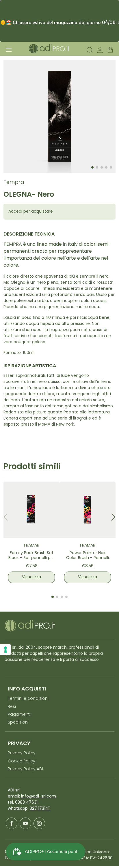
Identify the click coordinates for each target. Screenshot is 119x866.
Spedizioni (18, 722)
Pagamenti (19, 715)
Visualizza (31, 577)
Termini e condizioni (28, 699)
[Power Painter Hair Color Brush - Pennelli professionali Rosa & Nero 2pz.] (88, 510)
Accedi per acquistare (30, 211)
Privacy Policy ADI (25, 769)
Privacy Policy (22, 753)
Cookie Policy (21, 761)
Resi (12, 707)
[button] (113, 517)
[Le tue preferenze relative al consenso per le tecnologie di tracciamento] (5, 649)
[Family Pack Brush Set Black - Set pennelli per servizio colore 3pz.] (31, 510)
